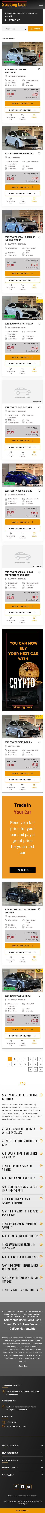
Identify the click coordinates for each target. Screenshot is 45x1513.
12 (30, 1064)
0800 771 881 (11, 1422)
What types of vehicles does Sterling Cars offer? (19, 1096)
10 (20, 1064)
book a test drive (20, 103)
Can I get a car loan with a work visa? (20, 1256)
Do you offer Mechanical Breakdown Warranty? (19, 1225)
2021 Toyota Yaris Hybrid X (18, 742)
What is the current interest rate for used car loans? (20, 1267)
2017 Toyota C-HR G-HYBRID (18, 407)
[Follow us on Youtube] (29, 1486)
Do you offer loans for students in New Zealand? (18, 1246)
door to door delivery (20, 110)
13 (35, 1064)
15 (30, 1069)
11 (25, 1064)
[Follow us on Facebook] (16, 1486)
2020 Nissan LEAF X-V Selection (15, 71)
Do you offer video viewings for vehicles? (17, 1167)
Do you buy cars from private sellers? (20, 1290)
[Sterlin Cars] (14, 5)
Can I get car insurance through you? (20, 1235)
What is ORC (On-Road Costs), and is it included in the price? (20, 1188)
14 (41, 1064)
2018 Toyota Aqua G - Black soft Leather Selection (19, 573)
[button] (41, 4)
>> (41, 1069)
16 (35, 1069)
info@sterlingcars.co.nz (16, 1426)
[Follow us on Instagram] (22, 1486)
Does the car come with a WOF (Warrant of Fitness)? (16, 1200)
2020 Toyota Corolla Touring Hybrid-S (20, 911)
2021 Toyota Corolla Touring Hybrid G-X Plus (20, 238)
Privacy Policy (12, 1495)
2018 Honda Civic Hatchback (19, 323)
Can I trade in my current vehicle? (18, 1178)
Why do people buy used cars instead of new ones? (20, 1279)
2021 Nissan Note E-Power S (19, 153)
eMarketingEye (22, 1504)
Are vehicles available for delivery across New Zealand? (18, 1130)
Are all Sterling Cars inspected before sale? (20, 1142)
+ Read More (22, 1366)
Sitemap (34, 1495)
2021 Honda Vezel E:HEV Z (18, 996)
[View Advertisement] (22, 670)
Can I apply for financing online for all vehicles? (19, 1155)
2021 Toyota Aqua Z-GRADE (18, 491)
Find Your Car (22, 1511)
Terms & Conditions (24, 1495)
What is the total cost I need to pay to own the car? (20, 1213)
